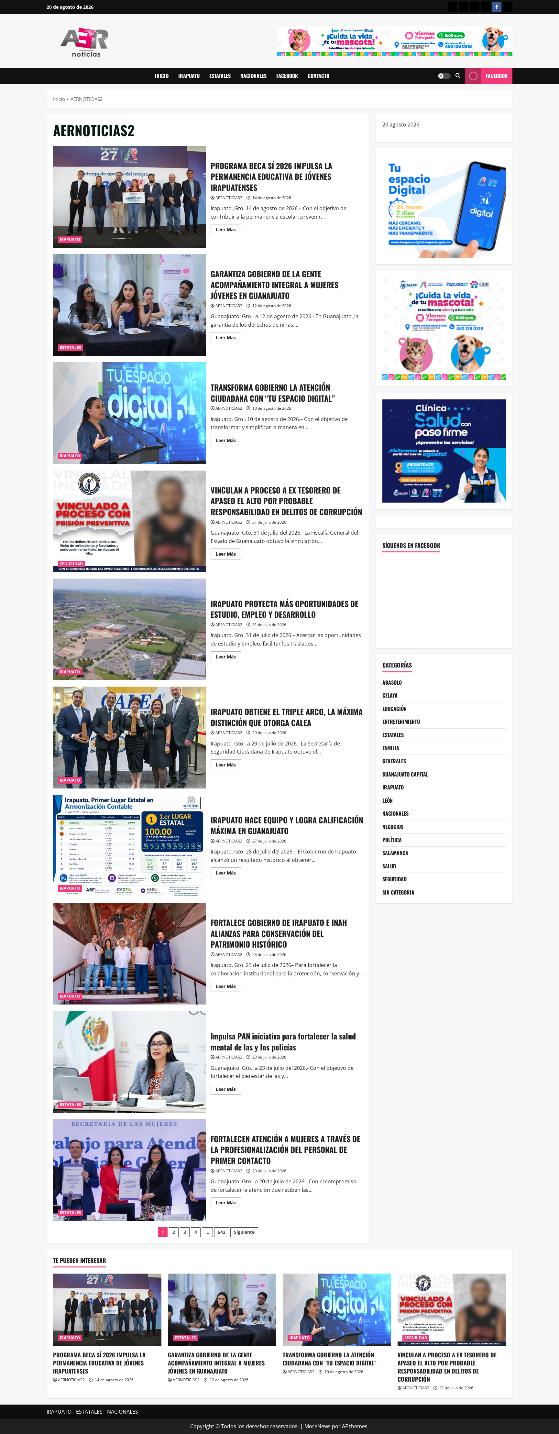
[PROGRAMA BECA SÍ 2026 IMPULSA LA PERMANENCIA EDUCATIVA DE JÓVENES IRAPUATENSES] (107, 1310)
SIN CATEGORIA (398, 892)
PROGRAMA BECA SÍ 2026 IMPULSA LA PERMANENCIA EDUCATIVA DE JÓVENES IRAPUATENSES (129, 197)
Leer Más (228, 230)
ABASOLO (392, 682)
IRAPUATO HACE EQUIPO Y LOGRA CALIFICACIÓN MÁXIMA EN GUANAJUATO (129, 845)
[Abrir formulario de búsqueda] (457, 76)
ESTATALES (220, 76)
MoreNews (317, 1426)
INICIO (162, 76)
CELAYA (390, 695)
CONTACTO (318, 76)
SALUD (389, 866)
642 (221, 1232)
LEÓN (387, 800)
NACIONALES (253, 76)
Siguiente (244, 1232)
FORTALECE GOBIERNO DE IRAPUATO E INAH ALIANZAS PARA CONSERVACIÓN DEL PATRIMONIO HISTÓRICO (129, 954)
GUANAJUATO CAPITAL (405, 774)
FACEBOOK (287, 76)
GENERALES (394, 761)
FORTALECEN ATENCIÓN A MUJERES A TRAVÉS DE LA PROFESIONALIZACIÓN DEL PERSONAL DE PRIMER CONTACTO (129, 1170)
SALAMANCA (395, 853)
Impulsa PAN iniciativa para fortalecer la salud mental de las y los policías (129, 1062)
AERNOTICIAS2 (228, 198)
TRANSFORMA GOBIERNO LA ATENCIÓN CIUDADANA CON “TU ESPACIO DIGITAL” (129, 413)
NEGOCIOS (392, 827)
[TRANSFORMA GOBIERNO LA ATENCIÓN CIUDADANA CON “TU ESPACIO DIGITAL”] (337, 1310)
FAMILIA (390, 748)
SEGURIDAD (71, 564)
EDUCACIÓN (394, 708)
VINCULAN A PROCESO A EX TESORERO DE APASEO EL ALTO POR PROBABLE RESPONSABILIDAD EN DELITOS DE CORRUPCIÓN (129, 521)
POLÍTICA (392, 840)
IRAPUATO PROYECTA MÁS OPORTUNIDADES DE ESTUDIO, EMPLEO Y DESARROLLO (129, 629)
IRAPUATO (189, 76)
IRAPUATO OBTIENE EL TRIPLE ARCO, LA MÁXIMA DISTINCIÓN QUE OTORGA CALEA (129, 737)
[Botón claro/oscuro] (444, 76)
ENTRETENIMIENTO (401, 721)
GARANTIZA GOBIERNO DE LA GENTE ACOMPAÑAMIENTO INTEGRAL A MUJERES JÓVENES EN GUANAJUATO (129, 305)
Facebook (497, 76)
